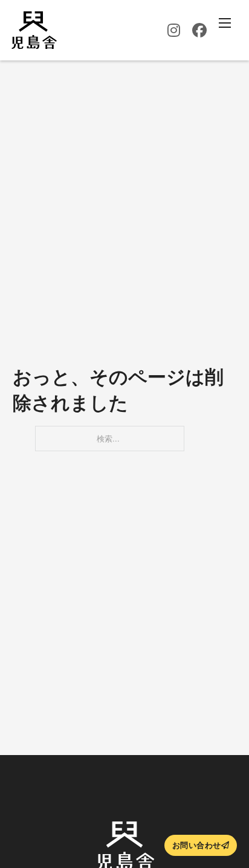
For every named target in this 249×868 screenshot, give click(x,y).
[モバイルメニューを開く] (225, 23)
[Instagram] (173, 30)
